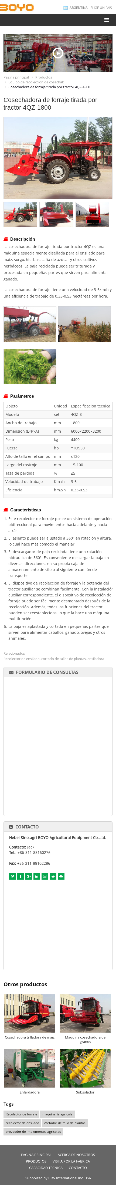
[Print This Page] (53, 876)
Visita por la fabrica (71, 1161)
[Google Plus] (28, 876)
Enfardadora (30, 1092)
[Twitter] (12, 876)
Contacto (27, 827)
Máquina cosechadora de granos (85, 1039)
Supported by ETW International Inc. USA (58, 1178)
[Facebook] (20, 876)
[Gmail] (45, 876)
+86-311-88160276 (34, 852)
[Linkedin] (36, 876)
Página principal (16, 77)
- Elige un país (91, 7)
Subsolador (85, 1092)
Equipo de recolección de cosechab (36, 82)
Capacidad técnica (46, 1168)
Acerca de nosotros (76, 1155)
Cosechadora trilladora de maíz (29, 1037)
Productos (43, 77)
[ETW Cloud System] (61, 876)
